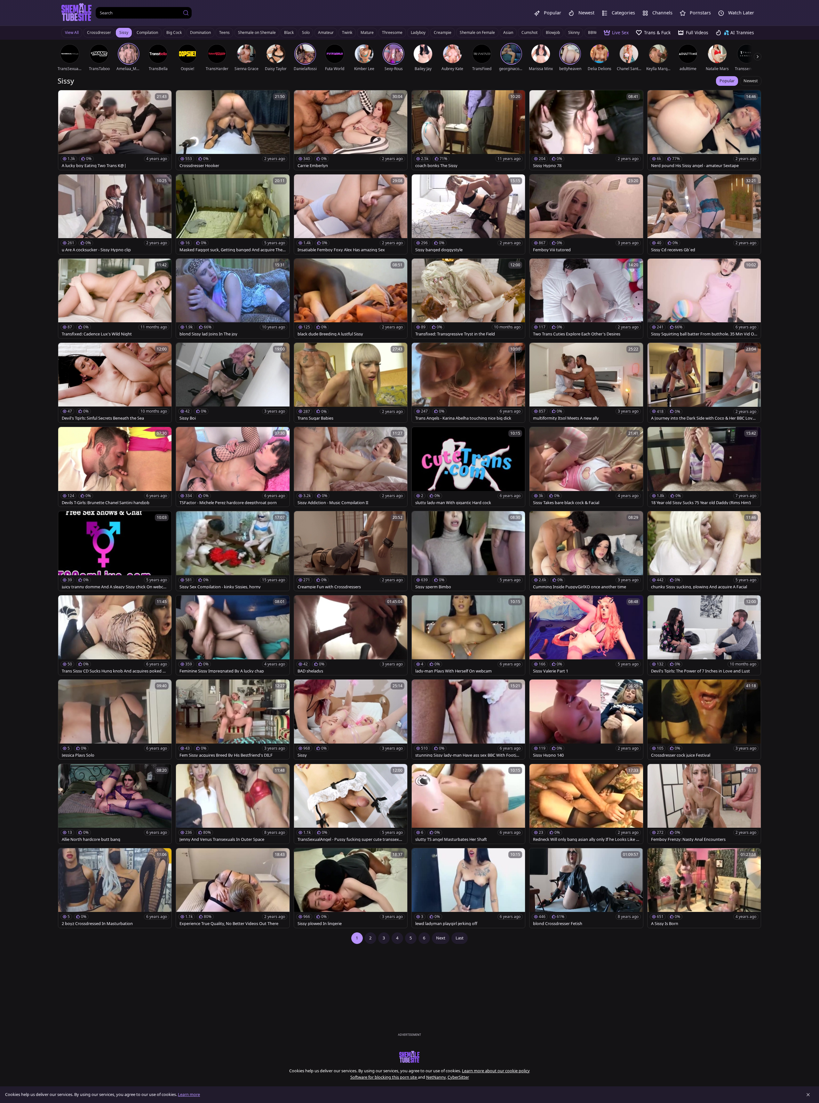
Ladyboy (418, 32)
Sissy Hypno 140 (548, 755)
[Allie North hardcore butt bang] (114, 804)
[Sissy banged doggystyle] (468, 214)
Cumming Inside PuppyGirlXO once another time (579, 587)
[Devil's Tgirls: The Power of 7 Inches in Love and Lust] (704, 635)
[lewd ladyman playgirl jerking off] (468, 888)
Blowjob (553, 32)
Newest (750, 81)
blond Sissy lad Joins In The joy (208, 334)
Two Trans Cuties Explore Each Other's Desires (576, 334)
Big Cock (174, 32)
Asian (508, 32)
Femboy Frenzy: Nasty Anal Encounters (688, 839)
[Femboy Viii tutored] (586, 214)
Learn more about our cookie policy (496, 1071)
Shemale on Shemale (257, 32)
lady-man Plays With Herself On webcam (453, 671)
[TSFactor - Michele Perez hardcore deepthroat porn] (232, 467)
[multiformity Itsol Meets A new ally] (586, 383)
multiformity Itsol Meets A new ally (566, 418)
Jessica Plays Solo (78, 755)
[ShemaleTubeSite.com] (76, 12)
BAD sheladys (310, 671)
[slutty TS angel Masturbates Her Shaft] (468, 804)
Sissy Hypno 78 (547, 166)
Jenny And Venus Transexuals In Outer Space (221, 839)
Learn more (189, 1094)
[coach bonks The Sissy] (468, 130)
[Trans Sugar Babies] (350, 383)
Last (460, 938)
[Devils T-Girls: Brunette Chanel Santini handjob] (114, 467)
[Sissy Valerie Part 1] (586, 635)
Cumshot (529, 32)
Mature (367, 32)
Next (440, 938)
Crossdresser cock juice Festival (680, 755)
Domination (200, 32)
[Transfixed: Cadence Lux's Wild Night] (114, 298)
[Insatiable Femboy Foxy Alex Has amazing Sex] (350, 214)
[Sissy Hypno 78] (586, 130)
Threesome (392, 32)
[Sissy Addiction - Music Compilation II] (350, 467)
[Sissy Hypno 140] (586, 719)
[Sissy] (350, 719)
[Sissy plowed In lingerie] (350, 888)
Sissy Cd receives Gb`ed (673, 250)
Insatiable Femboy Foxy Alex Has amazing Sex (341, 250)
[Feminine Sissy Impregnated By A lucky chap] (232, 635)
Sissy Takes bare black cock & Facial (566, 503)
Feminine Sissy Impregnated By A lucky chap (221, 671)
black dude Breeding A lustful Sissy (330, 334)
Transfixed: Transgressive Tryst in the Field (455, 334)
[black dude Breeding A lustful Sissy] (350, 298)
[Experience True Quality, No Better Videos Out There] (232, 888)
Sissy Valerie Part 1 (550, 671)
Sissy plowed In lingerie (320, 924)
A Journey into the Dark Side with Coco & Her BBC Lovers (703, 418)
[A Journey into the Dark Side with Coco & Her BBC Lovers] (704, 383)
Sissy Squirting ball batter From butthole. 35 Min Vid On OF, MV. (704, 334)
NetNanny (436, 1077)
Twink (347, 32)
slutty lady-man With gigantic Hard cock (453, 503)
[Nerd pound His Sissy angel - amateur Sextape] (704, 130)
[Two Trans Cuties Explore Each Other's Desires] (586, 298)
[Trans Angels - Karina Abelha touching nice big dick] (468, 383)
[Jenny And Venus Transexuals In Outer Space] (232, 804)
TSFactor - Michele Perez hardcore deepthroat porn (228, 503)
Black (289, 32)
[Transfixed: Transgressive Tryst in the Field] (468, 298)
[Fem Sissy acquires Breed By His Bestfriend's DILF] (232, 719)
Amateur (326, 32)
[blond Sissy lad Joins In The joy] (232, 298)
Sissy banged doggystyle (439, 250)
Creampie (442, 32)
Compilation (147, 32)
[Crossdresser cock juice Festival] (704, 719)
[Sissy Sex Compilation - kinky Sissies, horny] (232, 551)
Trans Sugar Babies (315, 418)
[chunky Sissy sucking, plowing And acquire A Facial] (704, 551)
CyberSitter (458, 1077)
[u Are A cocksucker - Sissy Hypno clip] (114, 214)
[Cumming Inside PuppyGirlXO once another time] (586, 551)
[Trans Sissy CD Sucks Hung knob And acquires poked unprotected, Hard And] (114, 635)
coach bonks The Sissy (436, 166)
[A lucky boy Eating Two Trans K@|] (114, 130)
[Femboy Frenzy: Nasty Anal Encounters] (704, 804)
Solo (306, 32)
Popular (727, 81)
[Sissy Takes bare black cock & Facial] (586, 467)
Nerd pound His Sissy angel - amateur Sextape (695, 166)
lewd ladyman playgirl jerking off (446, 924)
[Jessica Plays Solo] (114, 719)
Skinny (574, 32)
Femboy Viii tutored (552, 250)
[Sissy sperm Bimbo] (468, 551)
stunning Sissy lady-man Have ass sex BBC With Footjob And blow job (468, 755)
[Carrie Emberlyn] (350, 130)
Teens (224, 32)
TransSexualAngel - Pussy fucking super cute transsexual (351, 839)
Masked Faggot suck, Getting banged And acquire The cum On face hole (232, 250)
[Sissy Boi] (232, 383)
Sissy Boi (187, 418)
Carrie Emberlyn (313, 166)
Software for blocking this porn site (384, 1077)
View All (72, 32)
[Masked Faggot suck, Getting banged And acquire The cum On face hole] (232, 214)
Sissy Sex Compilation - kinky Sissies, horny (220, 587)
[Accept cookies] (808, 1094)
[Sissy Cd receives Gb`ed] (704, 214)
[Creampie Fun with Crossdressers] (350, 551)
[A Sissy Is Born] (704, 888)
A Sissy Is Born (664, 924)
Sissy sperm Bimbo (433, 587)
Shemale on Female (477, 32)
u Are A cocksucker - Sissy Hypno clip (96, 250)
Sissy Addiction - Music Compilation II (333, 503)
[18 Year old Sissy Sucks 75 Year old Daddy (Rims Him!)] (704, 467)
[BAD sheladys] (350, 635)
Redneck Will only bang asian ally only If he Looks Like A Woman (586, 839)
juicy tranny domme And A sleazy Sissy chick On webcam (113, 587)
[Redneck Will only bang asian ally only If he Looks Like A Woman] (586, 804)
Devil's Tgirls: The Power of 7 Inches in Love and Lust (700, 671)
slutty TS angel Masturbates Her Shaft (451, 839)
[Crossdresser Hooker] (232, 130)
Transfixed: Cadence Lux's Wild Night (97, 334)
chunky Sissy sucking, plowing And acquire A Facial (699, 587)
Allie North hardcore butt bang (91, 839)
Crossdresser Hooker (199, 166)
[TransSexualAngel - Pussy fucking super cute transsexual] (350, 804)
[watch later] (66, 98)
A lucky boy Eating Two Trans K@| (94, 166)
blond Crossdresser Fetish (557, 924)
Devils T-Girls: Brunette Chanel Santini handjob (105, 503)
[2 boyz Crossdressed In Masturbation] (114, 888)
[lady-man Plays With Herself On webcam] (468, 635)
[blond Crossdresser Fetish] (586, 888)
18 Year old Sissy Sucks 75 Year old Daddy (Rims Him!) (701, 503)
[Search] (185, 12)
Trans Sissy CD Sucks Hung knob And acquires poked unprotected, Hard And (115, 671)
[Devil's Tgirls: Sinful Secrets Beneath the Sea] (114, 383)
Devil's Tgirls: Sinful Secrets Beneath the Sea (103, 418)
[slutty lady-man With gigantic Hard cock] (468, 467)
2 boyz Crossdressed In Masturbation (97, 924)
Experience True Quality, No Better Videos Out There (228, 924)
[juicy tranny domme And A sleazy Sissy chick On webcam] (114, 551)
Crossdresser (99, 32)
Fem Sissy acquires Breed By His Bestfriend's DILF (226, 755)
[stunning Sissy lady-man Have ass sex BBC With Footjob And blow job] (468, 719)
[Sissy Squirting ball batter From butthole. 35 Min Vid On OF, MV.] (704, 298)
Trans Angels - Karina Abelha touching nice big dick (463, 418)
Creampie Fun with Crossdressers (329, 587)
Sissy (123, 32)
